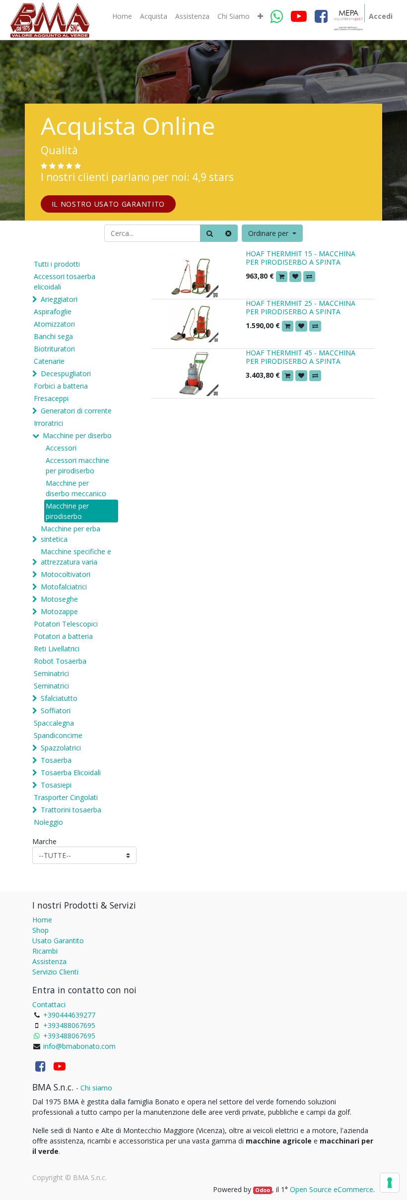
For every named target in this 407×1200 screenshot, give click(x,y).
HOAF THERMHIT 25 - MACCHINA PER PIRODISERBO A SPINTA (300, 307)
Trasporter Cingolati (66, 797)
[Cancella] (228, 233)
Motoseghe (59, 599)
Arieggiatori (59, 299)
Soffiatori (55, 710)
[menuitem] (122, 16)
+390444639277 (69, 1015)
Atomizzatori (54, 324)
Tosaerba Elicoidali (71, 772)
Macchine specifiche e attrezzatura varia (76, 557)
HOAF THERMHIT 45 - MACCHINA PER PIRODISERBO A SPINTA (300, 357)
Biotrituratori (54, 348)
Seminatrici (51, 673)
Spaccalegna (54, 723)
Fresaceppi (51, 398)
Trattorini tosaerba (71, 809)
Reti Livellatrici (56, 648)
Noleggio (48, 822)
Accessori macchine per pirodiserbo (77, 465)
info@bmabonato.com (79, 1046)
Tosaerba (56, 760)
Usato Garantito (58, 940)
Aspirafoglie (52, 311)
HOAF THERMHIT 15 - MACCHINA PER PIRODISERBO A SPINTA (300, 258)
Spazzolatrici (61, 747)
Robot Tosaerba (60, 661)
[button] (260, 16)
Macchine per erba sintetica (70, 534)
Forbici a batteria (61, 386)
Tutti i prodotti (57, 264)
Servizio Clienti (55, 971)
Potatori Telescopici (66, 624)
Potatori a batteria (63, 636)
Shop (40, 930)
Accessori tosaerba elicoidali (64, 281)
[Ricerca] (209, 233)
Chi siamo (96, 1087)
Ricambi (45, 951)
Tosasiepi (56, 785)
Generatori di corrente (76, 410)
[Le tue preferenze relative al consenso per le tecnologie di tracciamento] (389, 1182)
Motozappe (59, 611)
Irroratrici (48, 423)
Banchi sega (53, 336)
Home (42, 919)
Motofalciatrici (64, 586)
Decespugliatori (66, 373)
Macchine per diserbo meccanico (76, 488)
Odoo (262, 1190)
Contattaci (49, 1004)
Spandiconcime (58, 735)
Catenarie (49, 361)
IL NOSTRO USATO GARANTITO (108, 204)
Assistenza (49, 961)
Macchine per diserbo (77, 435)
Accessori (61, 448)
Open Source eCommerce (331, 1189)
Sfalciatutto (59, 698)
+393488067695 (69, 1025)
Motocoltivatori (65, 574)
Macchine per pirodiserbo (67, 511)
